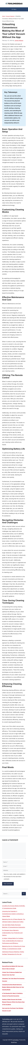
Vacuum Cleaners (10, 16)
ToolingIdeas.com (7, 1019)
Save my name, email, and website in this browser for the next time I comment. (14, 876)
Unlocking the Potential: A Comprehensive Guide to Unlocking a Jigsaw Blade (13, 914)
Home (3, 16)
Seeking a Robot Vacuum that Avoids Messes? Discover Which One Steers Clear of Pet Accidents (13, 1002)
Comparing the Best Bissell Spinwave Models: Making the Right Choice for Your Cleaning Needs (13, 987)
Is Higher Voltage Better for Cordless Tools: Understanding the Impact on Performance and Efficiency (12, 941)
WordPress (14, 1042)
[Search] (24, 893)
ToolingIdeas (15, 1040)
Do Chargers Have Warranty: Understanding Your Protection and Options (12, 933)
